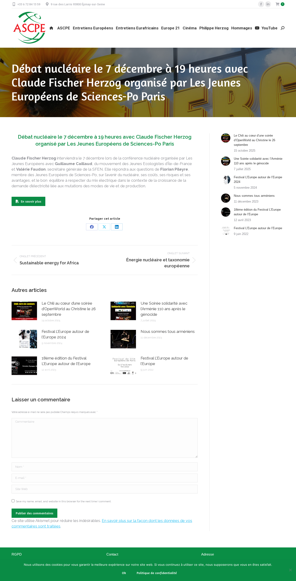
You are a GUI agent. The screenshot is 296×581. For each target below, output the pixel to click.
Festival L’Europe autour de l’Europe (164, 361)
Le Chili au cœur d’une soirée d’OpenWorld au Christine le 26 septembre (69, 309)
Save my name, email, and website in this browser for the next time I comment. (63, 501)
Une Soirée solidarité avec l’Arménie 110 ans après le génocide (164, 309)
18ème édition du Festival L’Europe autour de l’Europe (66, 361)
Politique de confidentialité (157, 573)
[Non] (290, 570)
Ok (124, 573)
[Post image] (24, 311)
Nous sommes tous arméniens (168, 331)
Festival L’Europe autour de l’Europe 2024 (65, 334)
